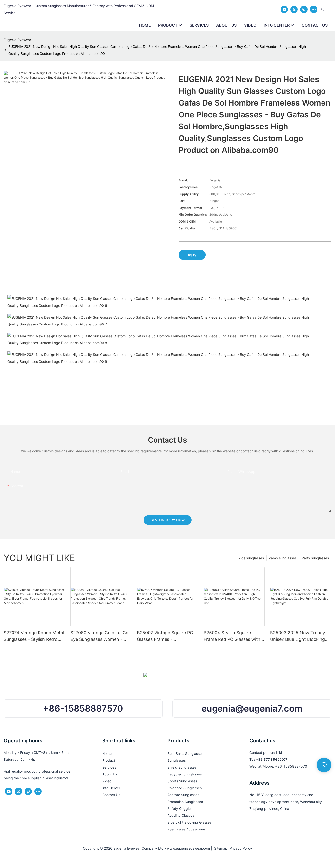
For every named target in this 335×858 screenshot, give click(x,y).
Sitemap (219, 848)
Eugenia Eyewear (17, 40)
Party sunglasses (315, 558)
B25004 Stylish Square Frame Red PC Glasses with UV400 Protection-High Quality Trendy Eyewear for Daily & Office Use (232, 636)
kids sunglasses (251, 558)
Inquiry (192, 255)
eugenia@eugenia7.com (252, 708)
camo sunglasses (282, 558)
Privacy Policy (241, 848)
